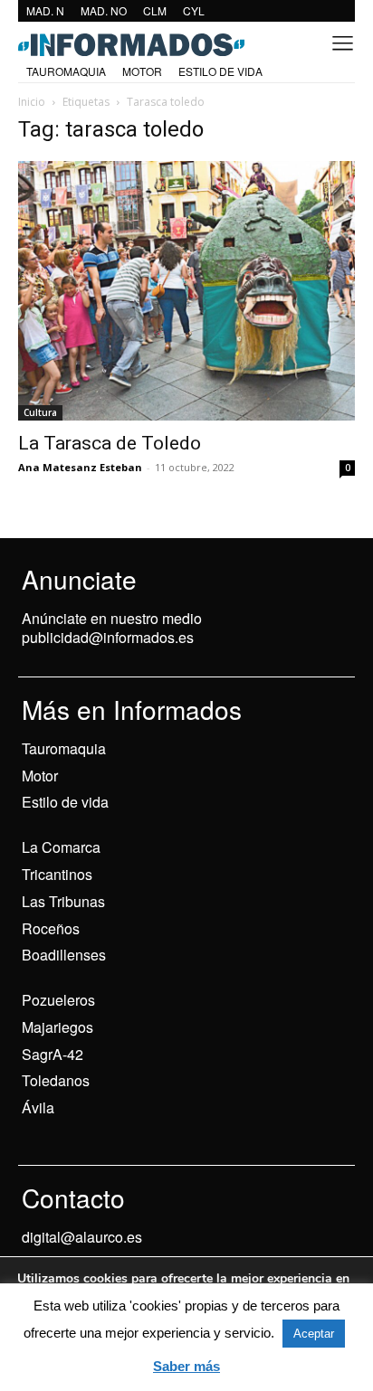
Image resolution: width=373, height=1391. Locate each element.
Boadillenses (64, 954)
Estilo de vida (65, 801)
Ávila (38, 1107)
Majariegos (57, 1027)
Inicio (31, 101)
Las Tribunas (63, 901)
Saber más (186, 1366)
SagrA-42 (52, 1054)
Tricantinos (57, 874)
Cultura (40, 412)
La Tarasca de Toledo (109, 443)
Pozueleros (58, 999)
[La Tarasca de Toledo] (186, 291)
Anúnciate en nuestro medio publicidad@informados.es (112, 628)
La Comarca (61, 847)
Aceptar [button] (313, 1333)
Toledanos (56, 1080)
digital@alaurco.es (82, 1236)
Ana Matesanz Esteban (80, 467)
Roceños (51, 928)
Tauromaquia (64, 748)
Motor (40, 775)
